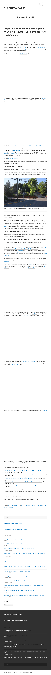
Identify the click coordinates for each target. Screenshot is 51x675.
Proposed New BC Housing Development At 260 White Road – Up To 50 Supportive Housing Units (25, 31)
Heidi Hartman (16, 150)
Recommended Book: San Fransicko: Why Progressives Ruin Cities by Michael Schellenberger (24, 595)
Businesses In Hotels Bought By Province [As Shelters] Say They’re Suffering (23, 481)
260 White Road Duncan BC (26, 505)
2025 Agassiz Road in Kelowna (20, 252)
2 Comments (10, 507)
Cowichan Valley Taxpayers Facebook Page (15, 529)
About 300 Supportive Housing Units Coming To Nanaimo (19, 478)
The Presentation (34, 248)
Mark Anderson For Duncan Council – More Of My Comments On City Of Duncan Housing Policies (25, 566)
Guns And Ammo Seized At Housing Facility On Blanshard (19, 477)
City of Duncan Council (12, 505)
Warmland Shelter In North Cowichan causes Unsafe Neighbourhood (21, 474)
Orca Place (20, 250)
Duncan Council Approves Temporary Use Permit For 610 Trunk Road (19, 590)
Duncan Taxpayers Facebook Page (13, 523)
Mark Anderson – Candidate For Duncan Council (14, 580)
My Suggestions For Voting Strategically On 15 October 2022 (17, 539)
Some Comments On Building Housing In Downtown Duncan (17, 571)
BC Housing (34, 505)
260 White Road (23, 47)
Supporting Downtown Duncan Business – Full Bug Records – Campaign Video (21, 576)
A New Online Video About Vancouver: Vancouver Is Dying (16, 543)
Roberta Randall (29, 149)
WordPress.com (28, 672)
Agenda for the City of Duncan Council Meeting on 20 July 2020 (27, 145)
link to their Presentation (13, 158)
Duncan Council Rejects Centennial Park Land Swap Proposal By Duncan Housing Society (23, 585)
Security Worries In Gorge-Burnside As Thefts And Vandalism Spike (21, 485)
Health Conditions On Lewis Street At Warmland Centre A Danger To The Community (25, 470)
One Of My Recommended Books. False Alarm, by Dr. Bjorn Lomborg (19, 548)
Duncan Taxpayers (14, 8)
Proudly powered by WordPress (11, 672)
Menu (45, 4)
